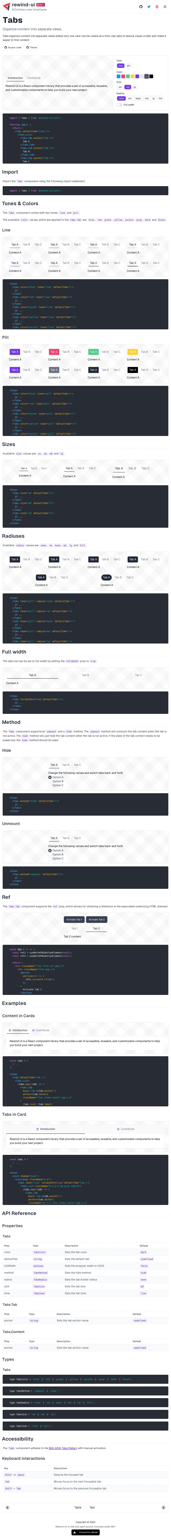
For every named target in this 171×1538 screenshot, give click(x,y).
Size (119, 82)
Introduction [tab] (15, 78)
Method (12, 722)
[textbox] (87, 190)
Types (8, 1359)
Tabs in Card (14, 1114)
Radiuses (14, 536)
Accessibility (18, 1439)
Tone (119, 60)
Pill (6, 337)
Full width (129, 104)
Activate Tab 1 (74, 919)
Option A (58, 777)
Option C (58, 785)
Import (10, 172)
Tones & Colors (20, 203)
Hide (7, 750)
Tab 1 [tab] (74, 928)
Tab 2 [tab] (96, 928)
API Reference (19, 1213)
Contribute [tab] (34, 78)
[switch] (120, 105)
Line (6, 230)
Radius (120, 93)
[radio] (120, 65)
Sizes (9, 444)
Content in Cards (19, 1015)
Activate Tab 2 (97, 919)
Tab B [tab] (26, 244)
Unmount (11, 823)
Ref (6, 897)
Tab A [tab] (14, 244)
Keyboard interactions (24, 1458)
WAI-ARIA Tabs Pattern (63, 1448)
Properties (13, 1226)
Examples (14, 1003)
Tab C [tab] (38, 244)
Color (120, 72)
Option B (58, 781)
